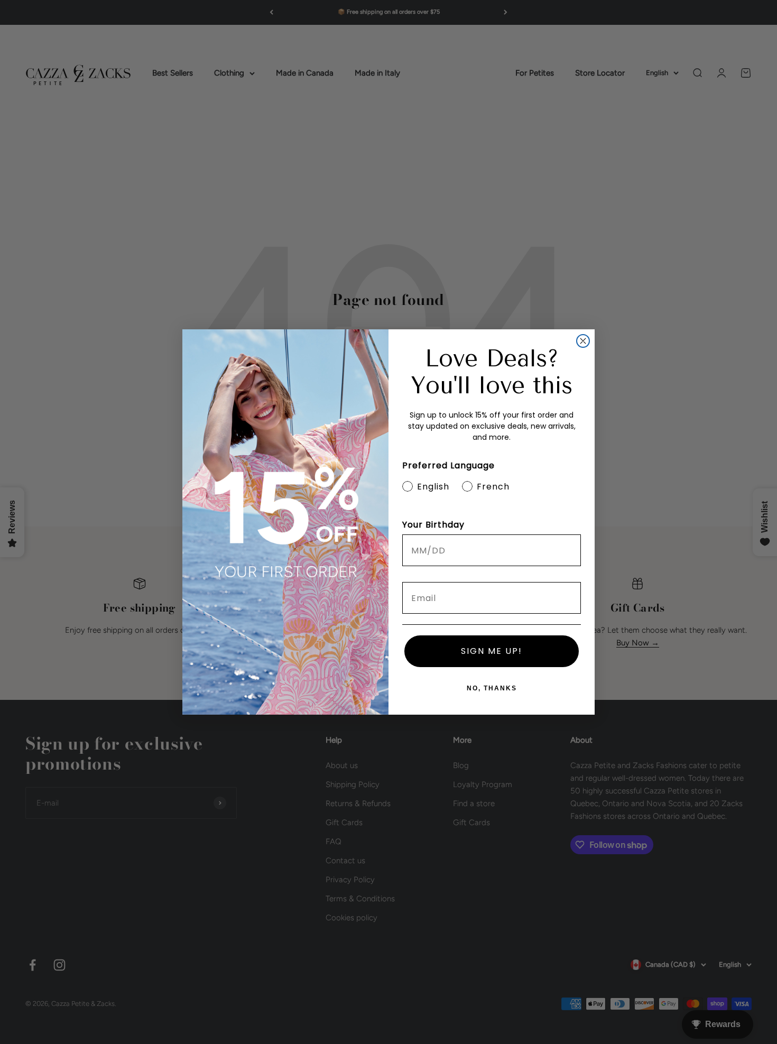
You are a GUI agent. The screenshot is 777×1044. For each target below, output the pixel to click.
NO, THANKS (492, 688)
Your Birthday (433, 525)
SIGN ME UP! (491, 651)
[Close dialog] (583, 341)
